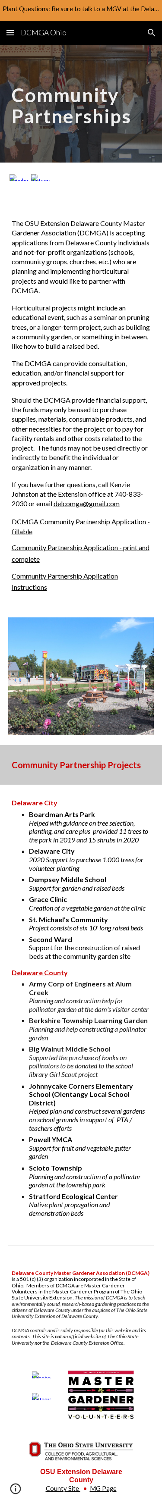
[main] (81, 103)
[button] (10, 32)
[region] (81, 10)
